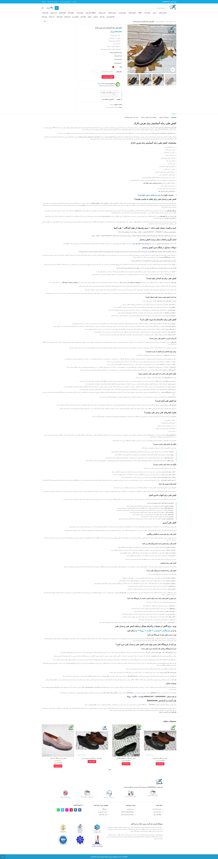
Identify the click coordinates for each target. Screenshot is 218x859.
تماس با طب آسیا (157, 809)
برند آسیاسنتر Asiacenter (158, 700)
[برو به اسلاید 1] (109, 769)
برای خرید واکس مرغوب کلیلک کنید (152, 183)
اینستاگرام (166, 630)
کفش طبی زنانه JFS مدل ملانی (58, 758)
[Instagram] (66, 809)
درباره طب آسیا (157, 811)
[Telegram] (62, 809)
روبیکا (142, 630)
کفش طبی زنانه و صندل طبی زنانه (162, 301)
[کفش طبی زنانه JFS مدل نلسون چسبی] (92, 740)
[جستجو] (57, 8)
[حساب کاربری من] (42, 8)
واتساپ (157, 630)
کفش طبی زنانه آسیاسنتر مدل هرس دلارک (165, 127)
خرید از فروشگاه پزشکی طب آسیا (165, 649)
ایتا (136, 630)
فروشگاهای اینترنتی (165, 257)
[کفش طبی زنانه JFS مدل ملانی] (58, 740)
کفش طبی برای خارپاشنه (168, 563)
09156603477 (118, 63)
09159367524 (166, 1)
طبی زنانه (96, 687)
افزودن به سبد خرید (107, 76)
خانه (175, 21)
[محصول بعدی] (43, 21)
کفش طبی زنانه (160, 21)
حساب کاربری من (102, 811)
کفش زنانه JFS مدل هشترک (160, 758)
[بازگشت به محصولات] (45, 21)
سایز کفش (119, 71)
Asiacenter (130, 692)
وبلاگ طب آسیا (157, 814)
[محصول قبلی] (47, 21)
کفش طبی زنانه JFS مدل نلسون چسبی (92, 758)
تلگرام (149, 630)
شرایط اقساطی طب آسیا (127, 811)
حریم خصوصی (130, 809)
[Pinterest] (71, 809)
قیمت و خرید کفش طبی (168, 635)
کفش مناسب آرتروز (156, 652)
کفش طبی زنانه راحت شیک (160, 598)
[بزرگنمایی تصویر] (173, 70)
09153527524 (118, 56)
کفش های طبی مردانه (120, 592)
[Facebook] (79, 809)
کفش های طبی (172, 405)
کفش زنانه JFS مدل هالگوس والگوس (126, 758)
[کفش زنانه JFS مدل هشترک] (160, 740)
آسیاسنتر (116, 107)
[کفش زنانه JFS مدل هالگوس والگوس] (126, 740)
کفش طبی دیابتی (166, 652)
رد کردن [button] (2, 856)
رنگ (121, 67)
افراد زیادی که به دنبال (168, 216)
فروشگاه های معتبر (160, 644)
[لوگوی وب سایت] (172, 7)
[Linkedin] (75, 809)
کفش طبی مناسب (164, 444)
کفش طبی (173, 282)
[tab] (173, 116)
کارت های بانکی (103, 814)
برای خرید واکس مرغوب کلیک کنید (150, 195)
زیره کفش (172, 608)
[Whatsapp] (58, 809)
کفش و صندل (169, 21)
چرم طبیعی (167, 355)
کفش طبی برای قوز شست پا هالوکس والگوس (161, 534)
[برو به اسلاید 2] (108, 769)
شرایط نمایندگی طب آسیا (127, 814)
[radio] (113, 67)
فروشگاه (104, 809)
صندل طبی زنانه (146, 243)
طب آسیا (148, 293)
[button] (174, 80)
